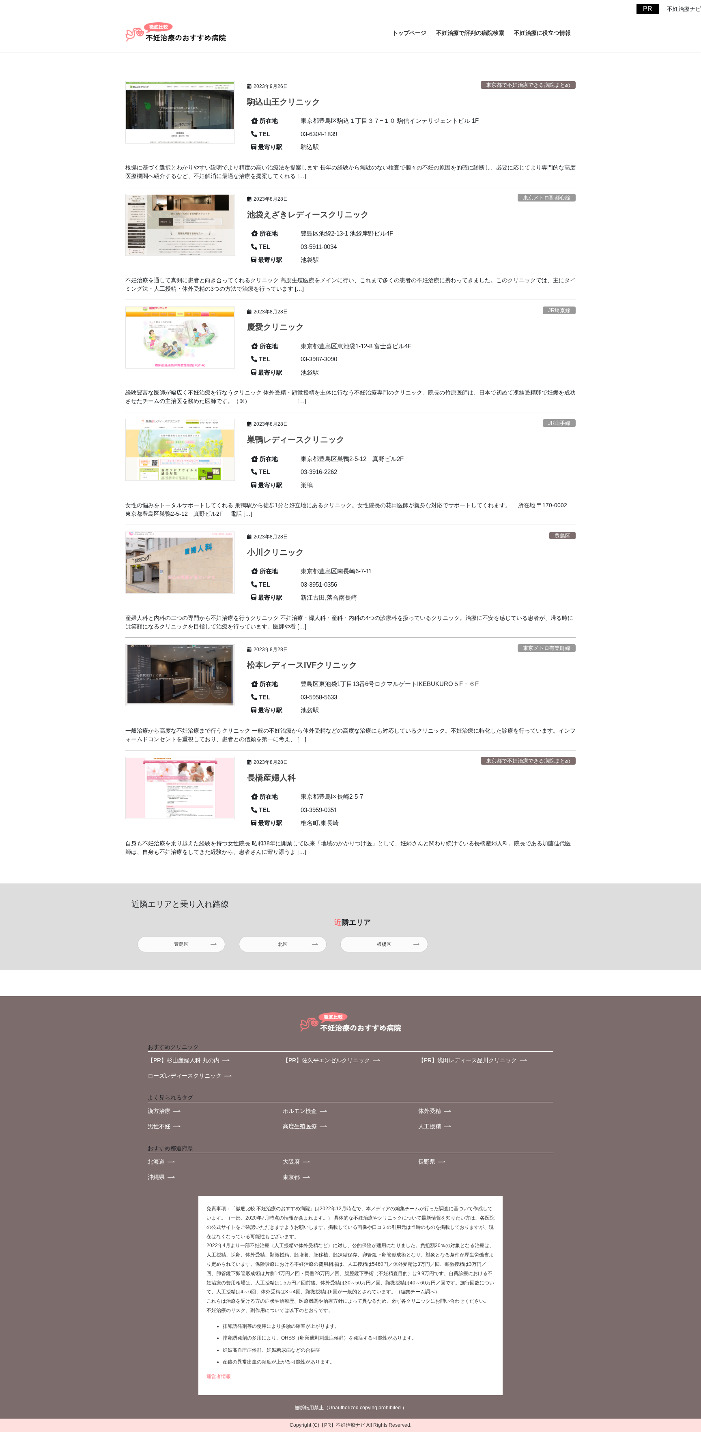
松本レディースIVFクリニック (302, 664)
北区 (283, 944)
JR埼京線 (559, 310)
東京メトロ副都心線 (546, 198)
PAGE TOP (670, 1372)
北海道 (156, 1161)
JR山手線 (559, 423)
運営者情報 (218, 1376)
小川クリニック (275, 552)
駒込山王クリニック (283, 101)
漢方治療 (159, 1111)
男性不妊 (159, 1126)
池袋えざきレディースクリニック (308, 214)
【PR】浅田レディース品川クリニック (467, 1060)
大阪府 (291, 1161)
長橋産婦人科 (271, 777)
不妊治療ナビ (350, 1425)
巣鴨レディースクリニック (295, 439)
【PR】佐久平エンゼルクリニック (326, 1060)
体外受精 (429, 1111)
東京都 (291, 1177)
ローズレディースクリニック (184, 1075)
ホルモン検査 (300, 1111)
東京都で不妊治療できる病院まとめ (528, 85)
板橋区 (384, 944)
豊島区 (562, 536)
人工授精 (429, 1126)
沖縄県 (156, 1177)
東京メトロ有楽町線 (546, 648)
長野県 (426, 1161)
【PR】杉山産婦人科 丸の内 (183, 1060)
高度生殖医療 (300, 1126)
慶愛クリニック (275, 326)
